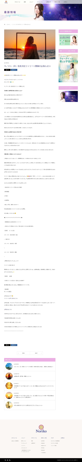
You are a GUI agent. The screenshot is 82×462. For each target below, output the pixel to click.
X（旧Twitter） (43, 452)
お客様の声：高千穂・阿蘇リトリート (22, 376)
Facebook (43, 450)
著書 (25, 1)
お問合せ (65, 1)
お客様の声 (48, 1)
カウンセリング (24, 447)
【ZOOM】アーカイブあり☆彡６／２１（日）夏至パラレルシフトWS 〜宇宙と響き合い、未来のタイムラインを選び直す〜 (34, 396)
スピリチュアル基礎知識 (55, 440)
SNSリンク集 (57, 1)
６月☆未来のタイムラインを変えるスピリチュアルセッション (28, 405)
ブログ (52, 437)
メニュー (31, 1)
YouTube (42, 447)
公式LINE (42, 440)
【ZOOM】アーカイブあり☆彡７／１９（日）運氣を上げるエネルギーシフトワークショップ (34, 386)
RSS (10, 460)
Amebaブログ (43, 445)
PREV (23, 353)
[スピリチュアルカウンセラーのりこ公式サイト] (41, 431)
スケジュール (39, 1)
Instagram (43, 443)
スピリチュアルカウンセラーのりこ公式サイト (70, 460)
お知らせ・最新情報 (15, 440)
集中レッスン (23, 440)
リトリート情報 (53, 445)
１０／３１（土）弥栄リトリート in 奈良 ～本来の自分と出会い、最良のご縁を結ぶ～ (33, 366)
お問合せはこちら (8, 309)
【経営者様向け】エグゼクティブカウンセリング (26, 451)
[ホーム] (4, 22)
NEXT (36, 353)
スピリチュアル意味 (54, 443)
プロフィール (17, 1)
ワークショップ (24, 443)
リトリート (23, 445)
